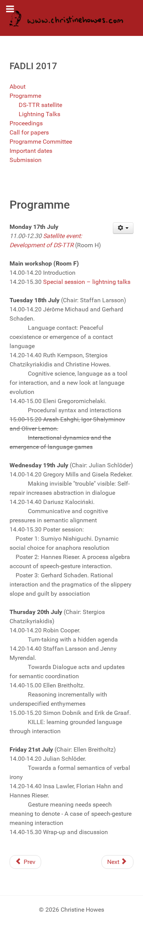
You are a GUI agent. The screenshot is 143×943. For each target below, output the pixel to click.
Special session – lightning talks (86, 281)
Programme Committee (41, 141)
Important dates (31, 150)
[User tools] (123, 228)
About (18, 86)
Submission (26, 160)
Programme (25, 95)
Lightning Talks (39, 114)
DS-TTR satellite (40, 105)
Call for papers (29, 132)
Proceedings (26, 123)
